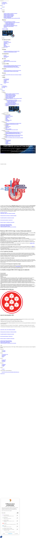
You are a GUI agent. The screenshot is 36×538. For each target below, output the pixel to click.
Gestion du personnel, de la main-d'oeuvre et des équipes (8, 226)
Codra (1, 8)
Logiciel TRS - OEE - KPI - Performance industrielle (7, 213)
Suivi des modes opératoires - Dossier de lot (6, 336)
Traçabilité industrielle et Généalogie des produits (7, 217)
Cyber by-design (5, 28)
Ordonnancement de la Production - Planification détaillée (8, 215)
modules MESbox (18, 266)
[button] (3, 47)
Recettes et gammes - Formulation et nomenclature (7, 222)
